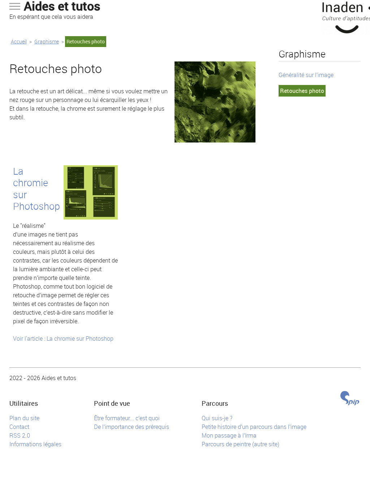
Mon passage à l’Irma (229, 435)
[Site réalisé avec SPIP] (350, 399)
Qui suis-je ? (217, 418)
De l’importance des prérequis (131, 427)
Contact (19, 427)
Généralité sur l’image (306, 75)
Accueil (19, 41)
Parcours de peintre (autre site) (240, 444)
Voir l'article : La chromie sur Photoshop (63, 338)
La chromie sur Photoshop (36, 188)
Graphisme (46, 41)
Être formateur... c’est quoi (127, 418)
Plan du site (24, 418)
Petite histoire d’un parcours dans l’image (254, 427)
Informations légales (35, 444)
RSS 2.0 (19, 435)
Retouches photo (302, 91)
